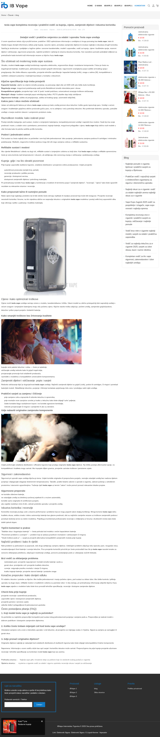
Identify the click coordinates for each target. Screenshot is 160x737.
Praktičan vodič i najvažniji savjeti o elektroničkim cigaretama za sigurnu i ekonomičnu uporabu (140, 179)
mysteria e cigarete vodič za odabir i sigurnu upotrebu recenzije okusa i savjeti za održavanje (55, 663)
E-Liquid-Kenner (92, 732)
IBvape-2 (118, 6)
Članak (11, 15)
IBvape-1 (128, 6)
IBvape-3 (108, 6)
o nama (98, 6)
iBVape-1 (73, 689)
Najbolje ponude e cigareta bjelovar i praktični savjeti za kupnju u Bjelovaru (138, 167)
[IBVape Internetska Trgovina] (14, 7)
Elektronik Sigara (63, 732)
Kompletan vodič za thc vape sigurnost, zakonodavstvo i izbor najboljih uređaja (140, 259)
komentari (140, 6)
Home (90, 6)
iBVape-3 (73, 696)
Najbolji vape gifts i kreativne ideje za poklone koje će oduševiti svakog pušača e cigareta (55, 660)
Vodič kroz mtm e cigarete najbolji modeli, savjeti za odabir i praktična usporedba (141, 234)
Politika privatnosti (135, 689)
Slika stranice (99, 692)
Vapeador (103, 732)
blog (17, 15)
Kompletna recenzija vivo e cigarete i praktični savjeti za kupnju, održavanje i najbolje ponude (138, 220)
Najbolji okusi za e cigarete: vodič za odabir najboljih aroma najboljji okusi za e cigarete (141, 192)
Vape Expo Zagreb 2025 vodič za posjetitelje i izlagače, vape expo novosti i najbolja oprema (140, 205)
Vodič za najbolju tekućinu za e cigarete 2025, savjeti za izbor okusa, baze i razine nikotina (139, 246)
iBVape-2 (73, 692)
